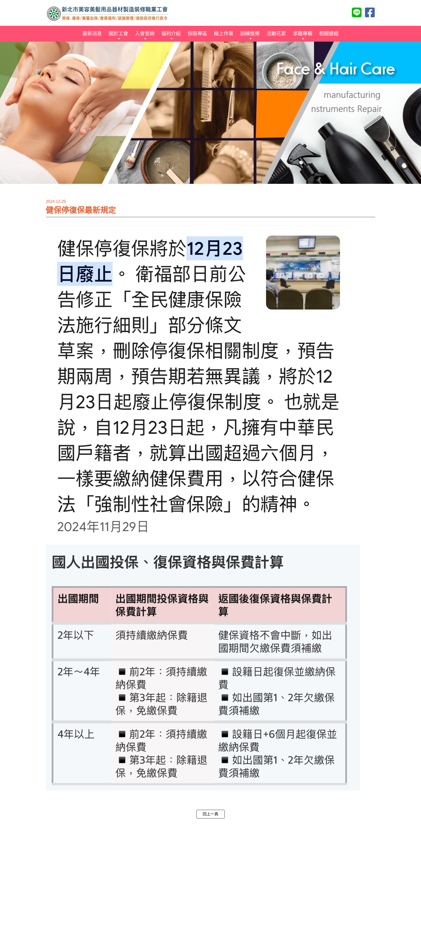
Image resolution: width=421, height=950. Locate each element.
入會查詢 (144, 33)
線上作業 (223, 33)
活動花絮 (276, 33)
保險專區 (197, 33)
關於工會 (118, 33)
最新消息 (92, 33)
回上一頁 (210, 814)
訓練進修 (250, 33)
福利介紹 (171, 33)
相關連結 (329, 33)
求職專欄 (302, 33)
